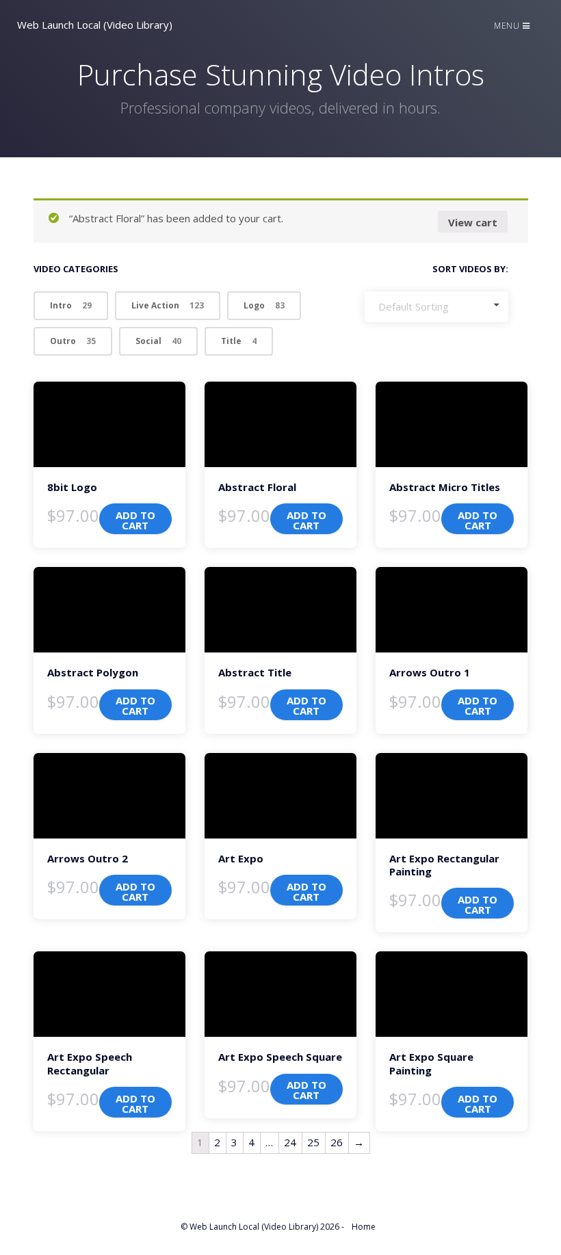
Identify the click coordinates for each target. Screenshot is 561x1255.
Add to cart (135, 520)
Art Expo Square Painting (431, 1063)
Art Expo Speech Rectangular (89, 1063)
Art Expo (240, 858)
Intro (71, 305)
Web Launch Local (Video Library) (94, 24)
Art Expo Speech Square (280, 1057)
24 (290, 1142)
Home (364, 1226)
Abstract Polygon (92, 672)
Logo (264, 305)
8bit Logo (72, 487)
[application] (109, 424)
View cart (472, 222)
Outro (73, 341)
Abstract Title (254, 672)
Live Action (167, 305)
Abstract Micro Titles (444, 487)
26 (336, 1142)
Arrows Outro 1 (429, 672)
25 (313, 1142)
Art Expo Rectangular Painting (444, 864)
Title (239, 341)
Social (158, 341)
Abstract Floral (257, 487)
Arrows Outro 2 (87, 858)
